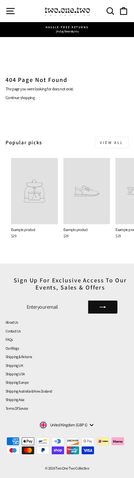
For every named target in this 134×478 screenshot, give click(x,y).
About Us (12, 322)
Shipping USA (15, 373)
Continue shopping (20, 97)
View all (112, 142)
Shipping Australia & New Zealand (29, 391)
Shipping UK (14, 365)
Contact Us (13, 331)
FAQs (9, 339)
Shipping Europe (17, 382)
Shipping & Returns (19, 356)
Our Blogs (12, 348)
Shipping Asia (15, 399)
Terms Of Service (17, 408)
